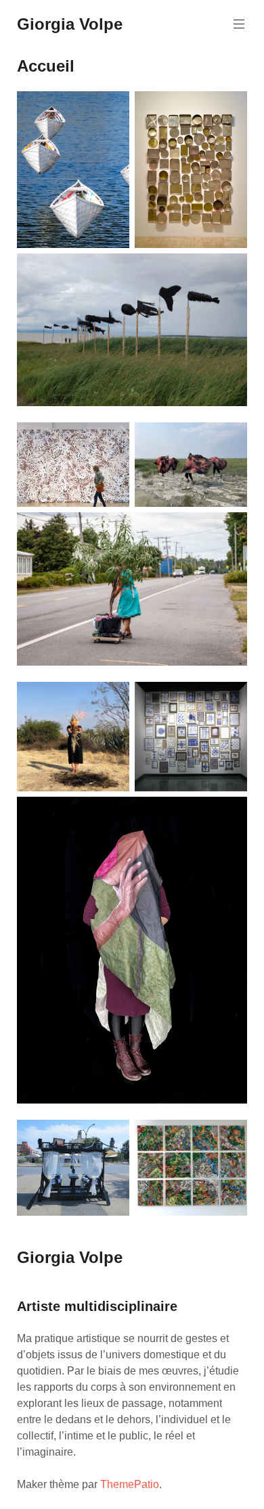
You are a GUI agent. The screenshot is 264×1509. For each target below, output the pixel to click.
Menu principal (239, 24)
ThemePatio (129, 1484)
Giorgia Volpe (70, 24)
